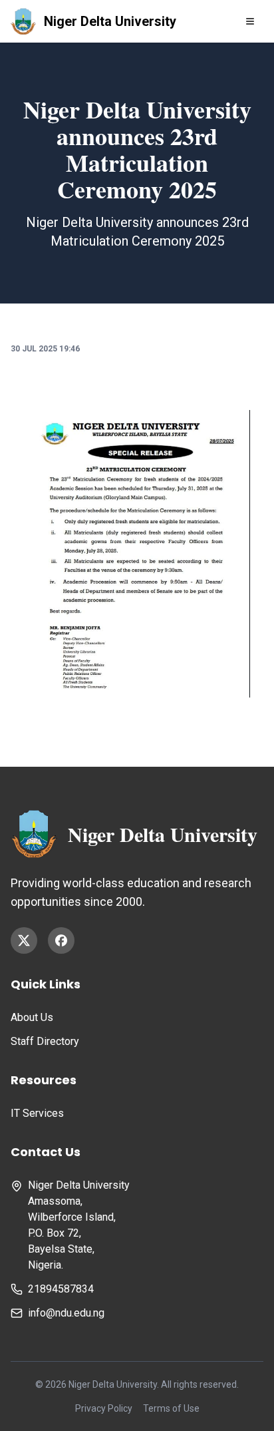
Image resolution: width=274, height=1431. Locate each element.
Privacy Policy (103, 1408)
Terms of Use (171, 1408)
